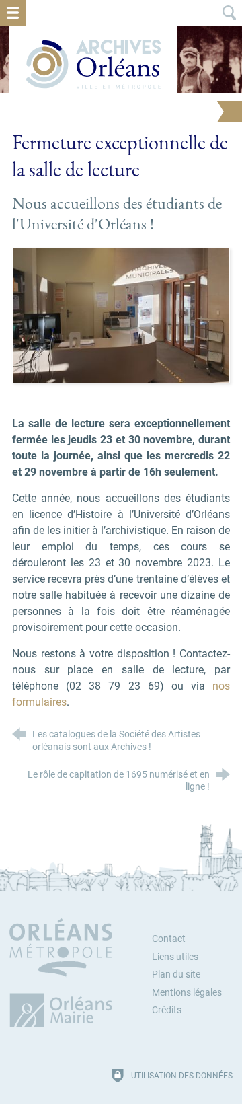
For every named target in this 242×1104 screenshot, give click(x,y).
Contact (169, 939)
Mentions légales (187, 992)
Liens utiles (175, 957)
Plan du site (176, 974)
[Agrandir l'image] (121, 314)
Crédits (167, 1010)
